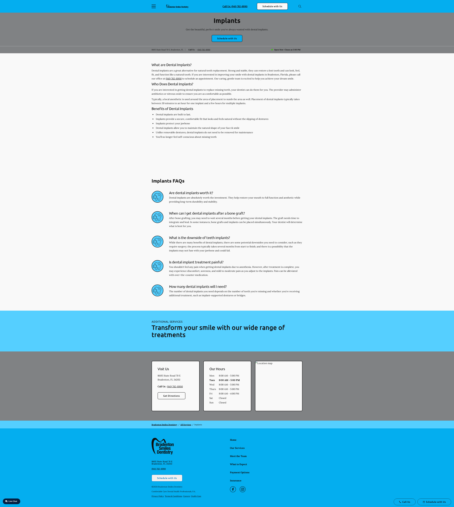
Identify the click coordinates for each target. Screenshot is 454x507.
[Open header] (154, 6)
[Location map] (278, 386)
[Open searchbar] (299, 6)
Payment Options (239, 472)
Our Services (237, 447)
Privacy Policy (158, 496)
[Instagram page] (243, 489)
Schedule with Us (272, 6)
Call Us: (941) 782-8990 (235, 6)
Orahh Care (196, 496)
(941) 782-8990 (203, 50)
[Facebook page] (233, 489)
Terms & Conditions (173, 496)
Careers (186, 496)
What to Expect (238, 464)
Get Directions (171, 395)
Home (233, 439)
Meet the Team (238, 456)
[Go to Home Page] (177, 6)
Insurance (235, 480)
